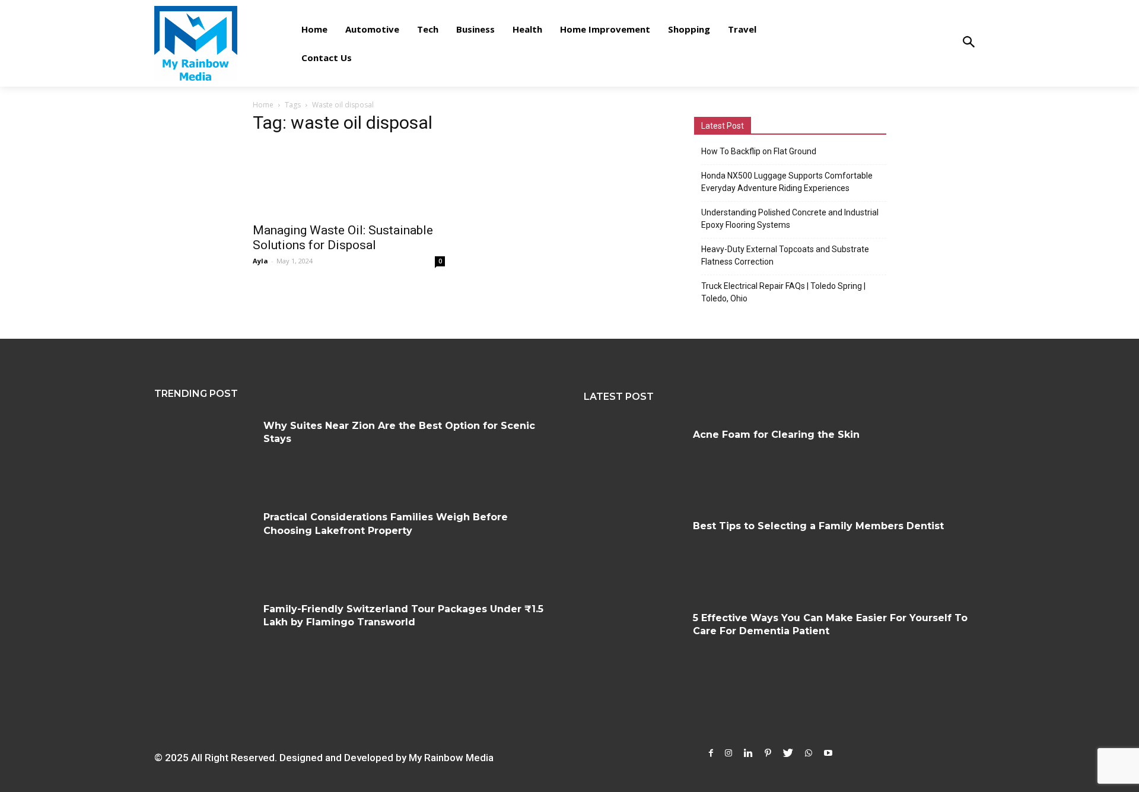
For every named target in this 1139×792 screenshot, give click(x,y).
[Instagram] (728, 753)
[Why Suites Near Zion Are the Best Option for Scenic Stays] (204, 453)
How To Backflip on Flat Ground (758, 151)
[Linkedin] (748, 753)
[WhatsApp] (808, 753)
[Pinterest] (768, 753)
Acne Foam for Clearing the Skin (776, 434)
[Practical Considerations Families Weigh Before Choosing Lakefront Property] (204, 544)
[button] (968, 43)
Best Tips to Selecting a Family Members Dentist (818, 526)
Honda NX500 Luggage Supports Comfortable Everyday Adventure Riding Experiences (787, 182)
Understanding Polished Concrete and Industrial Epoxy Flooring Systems (790, 219)
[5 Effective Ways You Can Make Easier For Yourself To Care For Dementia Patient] (634, 645)
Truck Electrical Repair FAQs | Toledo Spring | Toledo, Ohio (783, 292)
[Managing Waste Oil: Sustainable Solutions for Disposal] (349, 180)
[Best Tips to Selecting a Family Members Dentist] (634, 553)
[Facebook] (711, 753)
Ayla (260, 260)
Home (263, 105)
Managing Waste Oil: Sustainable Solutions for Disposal (343, 237)
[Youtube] (828, 753)
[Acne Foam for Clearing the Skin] (634, 462)
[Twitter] (788, 753)
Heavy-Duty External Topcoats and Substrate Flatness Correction (785, 255)
